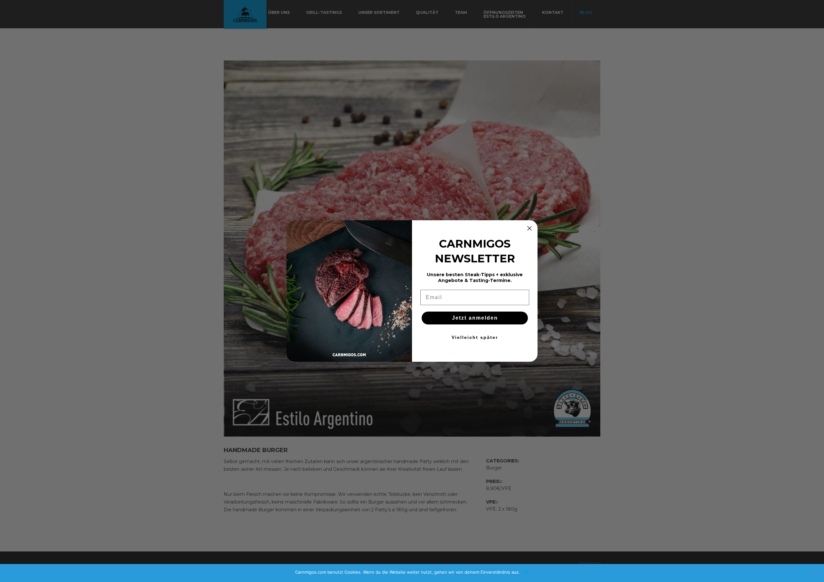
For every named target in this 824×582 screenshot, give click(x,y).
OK (526, 572)
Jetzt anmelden (475, 318)
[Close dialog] (529, 228)
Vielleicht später (475, 337)
